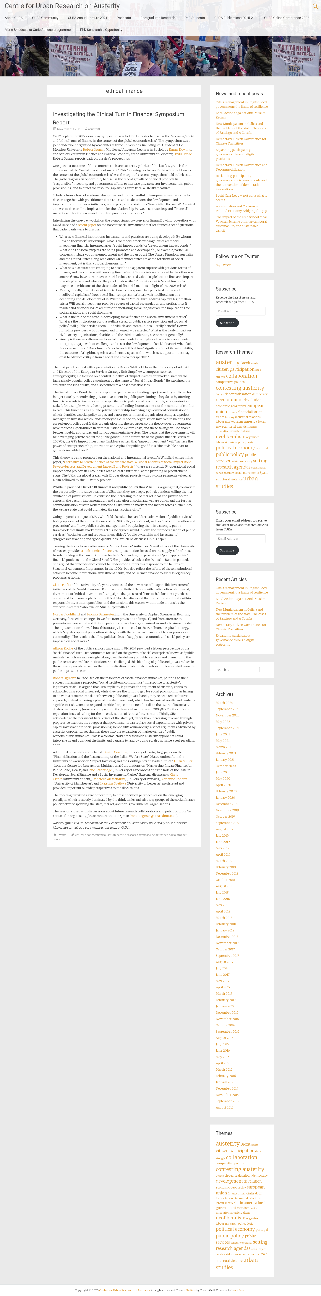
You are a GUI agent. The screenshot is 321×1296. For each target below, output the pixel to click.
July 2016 (222, 1044)
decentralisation (238, 394)
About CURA (14, 18)
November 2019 (227, 810)
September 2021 (227, 728)
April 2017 (223, 987)
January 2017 (225, 1006)
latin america (246, 421)
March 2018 (224, 918)
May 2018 (222, 905)
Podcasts (124, 18)
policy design (246, 442)
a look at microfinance (97, 551)
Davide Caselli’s (115, 752)
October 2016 (225, 1025)
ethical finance (84, 835)
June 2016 (223, 1050)
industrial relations (248, 417)
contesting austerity (240, 388)
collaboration (241, 376)
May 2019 (222, 848)
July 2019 (222, 835)
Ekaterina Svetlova (113, 783)
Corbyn (220, 394)
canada (254, 363)
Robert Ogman (93, 149)
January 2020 (225, 797)
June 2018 (223, 899)
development (229, 399)
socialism (229, 472)
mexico (253, 427)
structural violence (229, 479)
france (220, 417)
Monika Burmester (100, 614)
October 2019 (225, 816)
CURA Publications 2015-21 (234, 18)
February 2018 (226, 924)
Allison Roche (63, 648)
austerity (228, 362)
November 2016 (227, 1019)
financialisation (105, 835)
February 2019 (226, 867)
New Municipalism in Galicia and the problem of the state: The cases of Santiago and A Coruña (241, 128)
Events (62, 835)
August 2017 (224, 962)
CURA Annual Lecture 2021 (87, 18)
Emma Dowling (180, 149)
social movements (247, 472)
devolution (253, 400)
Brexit (246, 363)
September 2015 (227, 1101)
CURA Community (45, 18)
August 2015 (224, 1107)
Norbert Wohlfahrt (66, 614)
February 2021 (226, 753)
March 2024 (224, 703)
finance (233, 412)
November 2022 (228, 715)
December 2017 (227, 937)
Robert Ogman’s (64, 678)
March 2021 (224, 747)
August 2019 (225, 829)
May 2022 (223, 722)
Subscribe (227, 323)
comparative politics (230, 382)
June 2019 (223, 842)
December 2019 (227, 804)
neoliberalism (230, 436)
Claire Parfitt (62, 585)
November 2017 (227, 943)
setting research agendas (133, 835)
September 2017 (227, 955)
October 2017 (225, 949)
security (247, 461)
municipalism (240, 431)
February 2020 (226, 791)
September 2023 (227, 709)
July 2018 (222, 892)
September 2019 (227, 823)
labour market (225, 421)
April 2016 (223, 1063)
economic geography (231, 406)
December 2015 (227, 1088)
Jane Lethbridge (101, 770)
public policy (230, 454)
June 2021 (223, 734)
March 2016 (224, 1069)
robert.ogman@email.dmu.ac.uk (153, 816)
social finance (159, 835)
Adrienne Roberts (174, 779)
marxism (243, 426)
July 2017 (222, 968)
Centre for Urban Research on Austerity (62, 6)
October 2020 (226, 766)
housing (229, 417)
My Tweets (223, 265)
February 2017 (226, 1000)
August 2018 (225, 886)
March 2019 (224, 861)
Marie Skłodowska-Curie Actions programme (38, 30)
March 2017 (224, 993)
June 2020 (223, 772)
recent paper (87, 225)
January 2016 (225, 1082)
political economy (235, 448)
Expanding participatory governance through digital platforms (235, 154)
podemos (233, 442)
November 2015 (227, 1095)
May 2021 (223, 740)
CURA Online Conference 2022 (286, 18)
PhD (227, 442)
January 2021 (225, 759)
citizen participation (235, 369)
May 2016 (222, 1057)
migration (223, 431)
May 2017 (222, 981)
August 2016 (225, 1038)
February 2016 (226, 1076)
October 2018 (225, 880)
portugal (262, 448)
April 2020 (223, 785)
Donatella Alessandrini (109, 779)
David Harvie (183, 154)
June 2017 (223, 974)
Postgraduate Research (157, 18)
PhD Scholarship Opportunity (101, 30)
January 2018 (225, 930)
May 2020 (223, 778)
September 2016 (227, 1031)
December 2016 (227, 1012)
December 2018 (227, 873)
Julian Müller (183, 761)
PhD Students (195, 18)
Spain (264, 472)
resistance (237, 461)
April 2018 (223, 911)
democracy (260, 394)
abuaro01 (94, 129)
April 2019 (223, 854)
